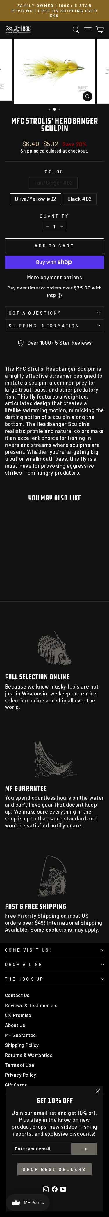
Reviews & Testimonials (31, 1005)
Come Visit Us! (28, 949)
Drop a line (24, 964)
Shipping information (44, 325)
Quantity (54, 216)
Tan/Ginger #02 (53, 182)
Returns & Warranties (28, 1055)
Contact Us (17, 995)
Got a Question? (35, 312)
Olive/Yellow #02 (35, 199)
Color (54, 171)
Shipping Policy (22, 1045)
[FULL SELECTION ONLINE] (54, 641)
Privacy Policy (20, 1075)
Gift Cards (16, 1085)
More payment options (54, 277)
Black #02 (79, 199)
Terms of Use (19, 1065)
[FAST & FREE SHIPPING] (54, 870)
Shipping (29, 150)
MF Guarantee (20, 1035)
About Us (15, 1025)
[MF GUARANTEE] (54, 752)
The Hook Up (24, 978)
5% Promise (18, 1015)
